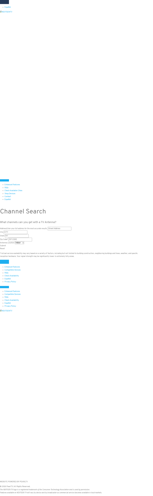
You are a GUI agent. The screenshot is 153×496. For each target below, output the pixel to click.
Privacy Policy (10, 282)
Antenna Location (7, 243)
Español (7, 7)
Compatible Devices (12, 270)
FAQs (6, 273)
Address (23, 229)
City (1, 232)
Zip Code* (4, 239)
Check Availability (11, 276)
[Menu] (4, 2)
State (2, 236)
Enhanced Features (12, 267)
